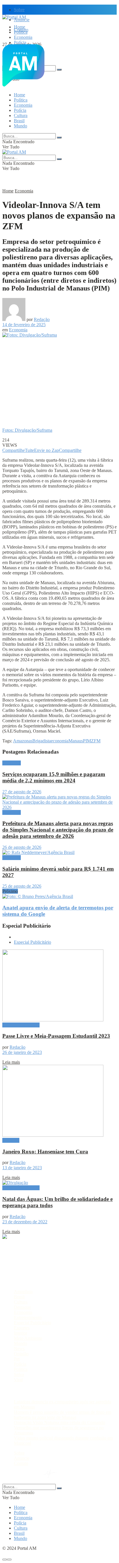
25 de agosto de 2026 (21, 886)
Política (20, 32)
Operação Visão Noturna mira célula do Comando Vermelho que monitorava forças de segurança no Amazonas (59, 1427)
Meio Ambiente (28, 1338)
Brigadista (41, 740)
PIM (87, 740)
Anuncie (21, 1458)
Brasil (19, 120)
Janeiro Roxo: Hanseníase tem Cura (45, 1152)
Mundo (20, 125)
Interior (20, 1333)
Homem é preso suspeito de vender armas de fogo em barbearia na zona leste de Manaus (62, 1415)
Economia (23, 37)
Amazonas (22, 740)
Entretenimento (28, 1317)
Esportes (21, 1327)
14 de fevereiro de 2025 (24, 324)
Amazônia (23, 1291)
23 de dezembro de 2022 (24, 1221)
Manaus (75, 740)
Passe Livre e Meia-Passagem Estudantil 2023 (56, 1036)
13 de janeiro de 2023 (22, 1167)
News (19, 1348)
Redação (42, 319)
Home (19, 26)
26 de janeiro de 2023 (22, 1052)
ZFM (96, 740)
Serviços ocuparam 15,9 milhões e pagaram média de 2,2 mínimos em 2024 (53, 777)
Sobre (19, 9)
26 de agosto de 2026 (21, 847)
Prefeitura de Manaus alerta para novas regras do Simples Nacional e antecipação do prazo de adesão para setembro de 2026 (57, 829)
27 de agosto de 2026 (21, 791)
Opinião (21, 1353)
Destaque (10, 1140)
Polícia (20, 42)
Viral (18, 1379)
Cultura (20, 115)
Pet (17, 1358)
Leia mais (11, 1062)
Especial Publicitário (32, 942)
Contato (21, 1463)
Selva (19, 1374)
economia (59, 740)
